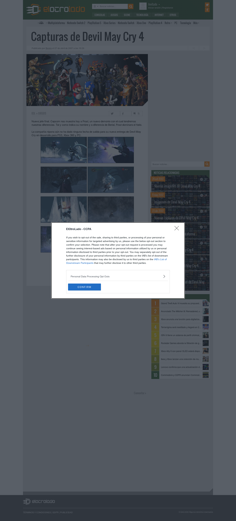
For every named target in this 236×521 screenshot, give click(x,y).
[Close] (177, 229)
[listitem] (118, 276)
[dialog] (118, 260)
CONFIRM (84, 287)
